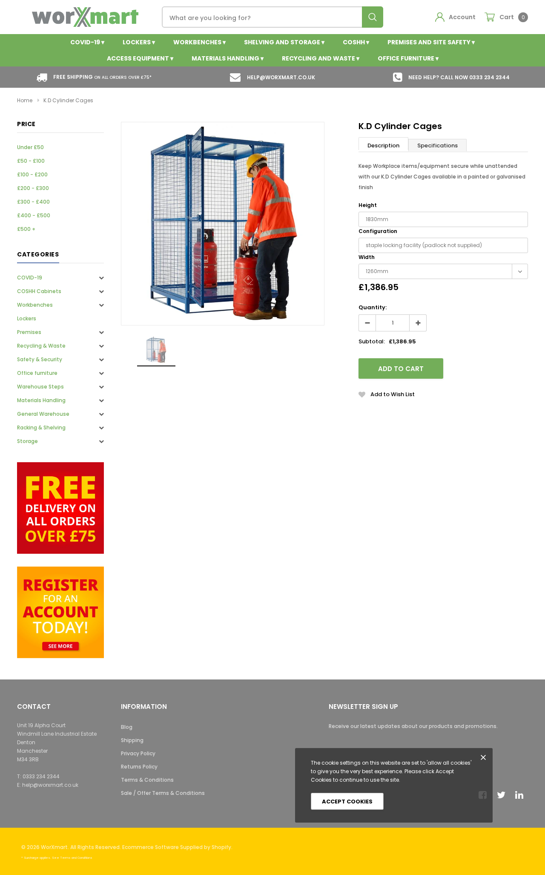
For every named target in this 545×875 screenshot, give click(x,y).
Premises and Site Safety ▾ (431, 42)
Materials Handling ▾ (228, 58)
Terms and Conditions (76, 857)
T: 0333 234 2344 (38, 776)
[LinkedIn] (521, 795)
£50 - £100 (31, 160)
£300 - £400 (33, 201)
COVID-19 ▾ (87, 42)
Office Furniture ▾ (408, 58)
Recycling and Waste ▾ (320, 58)
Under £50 (30, 147)
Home (24, 100)
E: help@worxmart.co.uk (47, 785)
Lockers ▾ (139, 42)
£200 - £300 (33, 188)
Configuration (378, 231)
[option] (222, 223)
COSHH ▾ (356, 42)
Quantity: (373, 307)
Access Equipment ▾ (140, 58)
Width (367, 257)
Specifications (437, 145)
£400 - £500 (33, 215)
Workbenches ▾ (199, 42)
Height (368, 205)
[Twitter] (503, 795)
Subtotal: (372, 341)
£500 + (26, 229)
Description (383, 145)
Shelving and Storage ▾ (284, 42)
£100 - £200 (32, 174)
